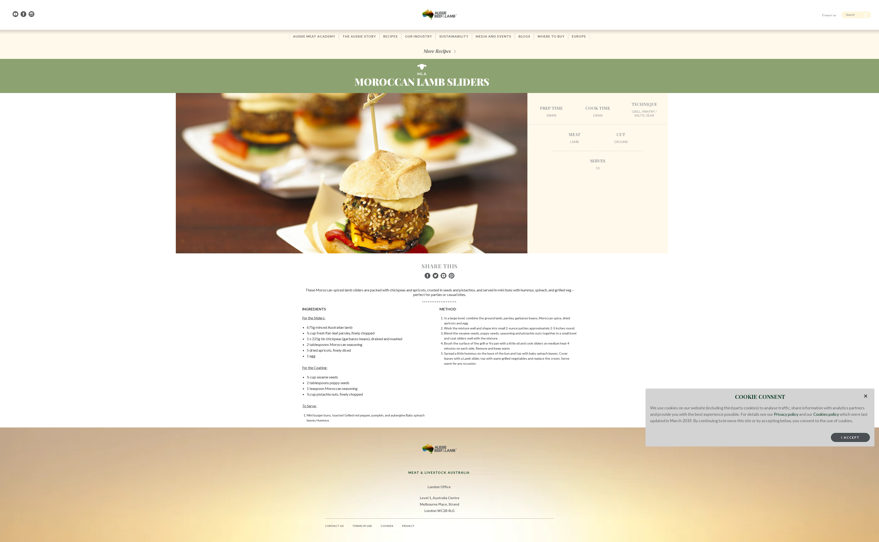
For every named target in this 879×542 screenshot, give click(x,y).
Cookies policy (826, 414)
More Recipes (437, 51)
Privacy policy (786, 414)
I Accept (850, 437)
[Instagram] (32, 14)
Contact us (829, 15)
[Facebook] (24, 14)
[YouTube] (16, 14)
